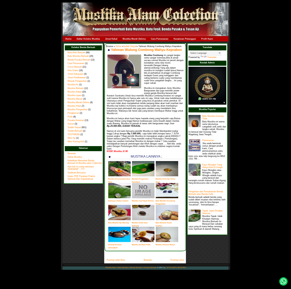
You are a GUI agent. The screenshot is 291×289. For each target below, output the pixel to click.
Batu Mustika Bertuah (78, 56)
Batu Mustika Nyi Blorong (118, 223)
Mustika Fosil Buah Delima (143, 201)
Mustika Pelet (74, 106)
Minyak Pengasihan (77, 81)
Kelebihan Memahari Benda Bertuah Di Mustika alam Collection (85, 161)
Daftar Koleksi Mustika (88, 39)
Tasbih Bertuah (75, 131)
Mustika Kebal (75, 92)
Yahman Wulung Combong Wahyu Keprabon (146, 50)
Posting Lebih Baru (116, 260)
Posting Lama (177, 260)
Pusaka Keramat (76, 120)
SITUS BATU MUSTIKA (176, 267)
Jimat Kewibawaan (77, 77)
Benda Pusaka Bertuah (79, 60)
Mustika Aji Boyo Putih (141, 245)
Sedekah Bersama (77, 173)
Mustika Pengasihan (77, 109)
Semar (71, 124)
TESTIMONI (74, 134)
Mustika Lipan (74, 95)
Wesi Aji (71, 138)
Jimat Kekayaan (75, 74)
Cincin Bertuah (75, 67)
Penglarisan (73, 113)
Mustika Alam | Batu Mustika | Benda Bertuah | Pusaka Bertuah (131, 267)
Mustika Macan (75, 99)
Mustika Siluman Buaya (165, 245)
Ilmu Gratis (73, 70)
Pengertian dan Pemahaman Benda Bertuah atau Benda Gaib (205, 192)
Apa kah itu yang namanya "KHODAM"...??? (81, 167)
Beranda (72, 153)
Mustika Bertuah (76, 88)
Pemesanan (208, 140)
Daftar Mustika (75, 157)
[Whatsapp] (283, 281)
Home (68, 39)
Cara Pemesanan (159, 39)
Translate (211, 57)
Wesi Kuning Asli (76, 141)
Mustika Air (73, 84)
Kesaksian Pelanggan (185, 39)
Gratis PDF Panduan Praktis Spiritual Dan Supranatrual (81, 177)
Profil (70, 117)
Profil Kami (207, 39)
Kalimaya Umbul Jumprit (118, 201)
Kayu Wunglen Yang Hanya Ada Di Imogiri (212, 166)
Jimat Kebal (111, 39)
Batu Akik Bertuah (76, 52)
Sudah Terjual (74, 127)
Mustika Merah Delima (134, 39)
